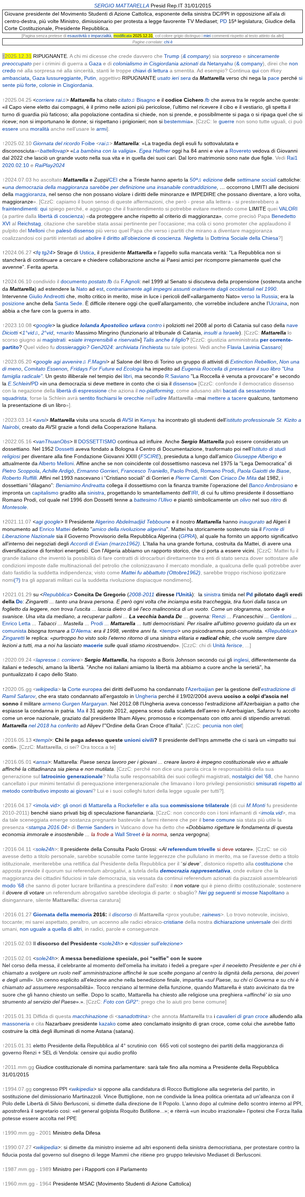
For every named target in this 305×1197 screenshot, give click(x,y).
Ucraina (278, 303)
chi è (168, 42)
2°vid (47, 333)
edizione (213, 180)
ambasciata (15, 78)
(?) (17, 580)
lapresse (46, 660)
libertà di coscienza (60, 216)
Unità (219, 645)
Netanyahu (220, 63)
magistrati (53, 340)
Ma (80, 711)
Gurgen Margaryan (84, 704)
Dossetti (64, 449)
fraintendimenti (19, 209)
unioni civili (139, 740)
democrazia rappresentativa (195, 871)
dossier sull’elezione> (157, 943)
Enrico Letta (16, 623)
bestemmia (177, 121)
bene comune (219, 820)
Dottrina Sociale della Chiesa (244, 238)
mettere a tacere (227, 398)
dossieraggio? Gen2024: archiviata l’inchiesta (109, 347)
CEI (113, 180)
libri (127, 376)
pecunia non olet (222, 725)
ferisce (234, 645)
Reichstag (29, 223)
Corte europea (85, 689)
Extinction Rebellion (253, 362)
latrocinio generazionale (72, 776)
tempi (42, 740)
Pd (249, 594)
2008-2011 (141, 594)
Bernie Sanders (95, 827)
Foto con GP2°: (121, 1002)
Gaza (95, 63)
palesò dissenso (75, 231)
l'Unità (184, 594)
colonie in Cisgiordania (65, 85)
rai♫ (61, 100)
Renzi (218, 616)
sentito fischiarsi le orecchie (111, 398)
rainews (211, 914)
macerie (93, 645)
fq (38, 252)
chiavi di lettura (150, 71)
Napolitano (272, 893)
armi (101, 129)
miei (207, 35)
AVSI (127, 420)
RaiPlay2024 (50, 165)
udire (161, 398)
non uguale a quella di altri (51, 929)
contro (154, 325)
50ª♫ (196, 180)
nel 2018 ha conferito (53, 725)
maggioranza (30, 194)
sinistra (95, 493)
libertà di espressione (82, 391)
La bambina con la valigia (103, 151)
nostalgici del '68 (251, 776)
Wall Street (127, 834)
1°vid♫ (30, 333)
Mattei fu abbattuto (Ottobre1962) (160, 572)
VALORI (288, 209)
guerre (226, 121)
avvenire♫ (74, 362)
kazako (107, 1024)
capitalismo (45, 493)
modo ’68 (13, 885)
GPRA (187, 536)
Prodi (97, 623)
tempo (170, 631)
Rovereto (240, 151)
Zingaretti (13, 638)
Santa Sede (68, 303)
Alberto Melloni (56, 463)
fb (207, 100)
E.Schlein (19, 384)
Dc (19, 601)
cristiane (173, 922)
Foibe (88, 143)
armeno (51, 704)
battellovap (53, 151)
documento (74, 281)
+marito (65, 333)
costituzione (269, 864)
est (99, 289)
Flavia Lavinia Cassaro (254, 347)
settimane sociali (256, 180)
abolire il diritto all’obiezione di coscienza (133, 238)
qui (255, 71)
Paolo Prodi (184, 471)
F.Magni (97, 362)
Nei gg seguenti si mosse (228, 893)
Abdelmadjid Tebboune (143, 522)
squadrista (14, 398)
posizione (13, 303)
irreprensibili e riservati (110, 340)
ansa (42, 762)
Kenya (147, 420)
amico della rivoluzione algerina (129, 529)
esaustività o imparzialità (89, 35)
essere (10, 129)
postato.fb (100, 281)
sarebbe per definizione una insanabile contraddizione (153, 187)
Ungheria (146, 696)
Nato (81, 289)
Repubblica (56, 594)
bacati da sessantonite (249, 391)
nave (292, 325)
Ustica (87, 252)
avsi (40, 420)
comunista (14, 631)
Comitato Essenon (45, 369)
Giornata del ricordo (56, 143)
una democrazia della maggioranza (46, 187)
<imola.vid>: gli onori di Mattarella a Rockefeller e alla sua (131, 805)
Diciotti (10, 333)
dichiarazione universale (242, 922)
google (44, 325)
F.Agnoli (130, 281)
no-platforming (156, 391)
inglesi (241, 660)
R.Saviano (177, 376)
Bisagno (146, 100)
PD (223, 21)
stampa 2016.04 (48, 827)
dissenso (183, 384)
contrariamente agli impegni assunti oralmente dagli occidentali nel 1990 (191, 289)
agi (57, 362)
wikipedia (47, 689)
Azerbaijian (201, 689)
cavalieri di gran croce (242, 1016)
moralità (39, 129)
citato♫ (126, 100)
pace (273, 78)
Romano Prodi (217, 471)
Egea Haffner (154, 151)
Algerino (105, 522)
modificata (122, 35)
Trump (171, 56)
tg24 (47, 252)
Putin (90, 78)
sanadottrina (132, 1016)
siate (77, 340)
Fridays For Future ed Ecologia (107, 369)
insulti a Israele (221, 333)
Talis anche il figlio (164, 340)
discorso (122, 914)
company (252, 63)
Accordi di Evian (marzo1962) (105, 544)
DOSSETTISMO (97, 441)
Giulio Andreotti (47, 296)
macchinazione (90, 1016)
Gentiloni (280, 616)
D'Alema (81, 631)
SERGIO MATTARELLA (121, 6)
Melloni (36, 231)
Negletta (193, 238)
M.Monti (255, 805)
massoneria (16, 1024)
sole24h (45, 849)
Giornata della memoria (62, 914)
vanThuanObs (53, 441)
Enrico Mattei (54, 529)
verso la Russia (259, 296)
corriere (45, 100)
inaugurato (251, 522)
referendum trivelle (191, 849)
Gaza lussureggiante (56, 78)
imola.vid (271, 813)
